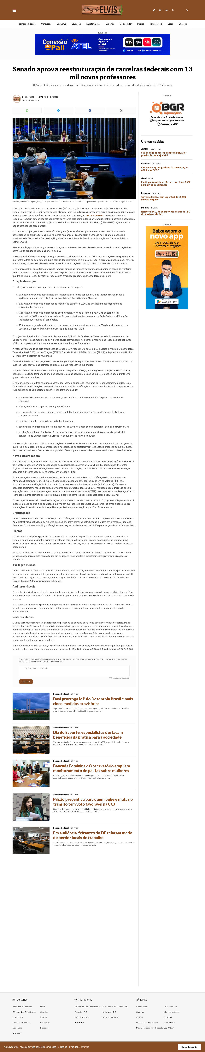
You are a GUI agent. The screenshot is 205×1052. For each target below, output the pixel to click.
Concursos (46, 24)
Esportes (110, 24)
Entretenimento (93, 24)
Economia (61, 24)
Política (140, 24)
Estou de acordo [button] (189, 1047)
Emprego (183, 24)
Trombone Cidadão (27, 24)
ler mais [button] (85, 1047)
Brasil (170, 24)
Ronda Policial (156, 24)
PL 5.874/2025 (95, 215)
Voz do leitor (126, 24)
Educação (76, 24)
